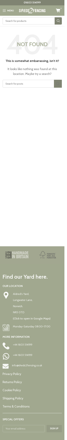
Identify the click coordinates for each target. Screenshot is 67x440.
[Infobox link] (32, 306)
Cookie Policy (12, 390)
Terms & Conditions (16, 406)
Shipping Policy (13, 398)
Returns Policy (12, 382)
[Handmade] (16, 255)
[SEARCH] (58, 21)
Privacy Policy (12, 374)
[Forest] (47, 255)
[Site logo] (32, 10)
